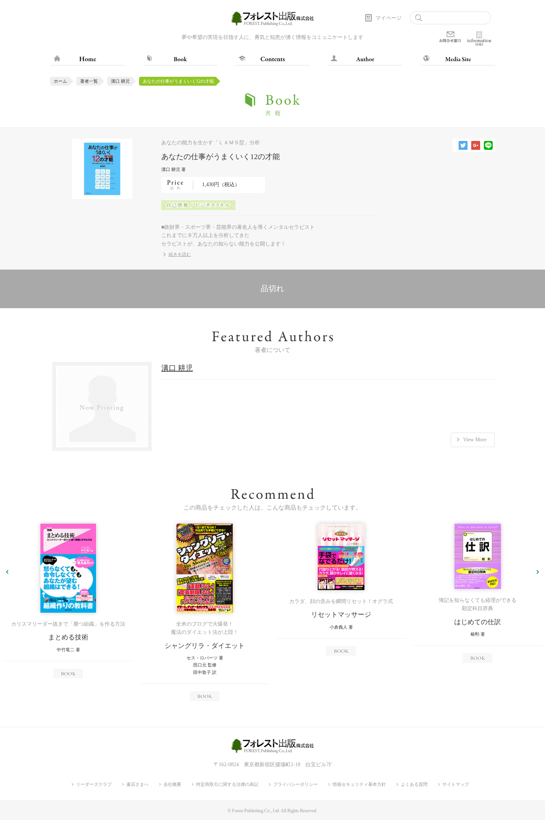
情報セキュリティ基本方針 (359, 784)
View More (474, 439)
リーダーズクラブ (94, 784)
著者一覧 (89, 81)
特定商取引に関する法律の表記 (227, 784)
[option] (68, 601)
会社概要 (172, 784)
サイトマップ (455, 784)
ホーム (60, 81)
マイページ (389, 18)
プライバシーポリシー (295, 784)
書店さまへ (137, 784)
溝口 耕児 (120, 81)
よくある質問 (414, 784)
